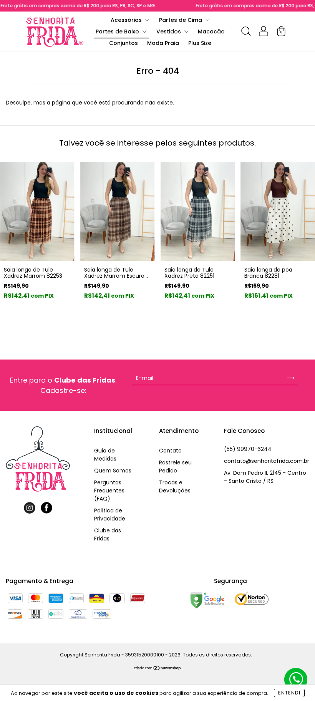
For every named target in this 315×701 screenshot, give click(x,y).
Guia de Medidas (105, 454)
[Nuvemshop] (158, 669)
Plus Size (199, 43)
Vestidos (169, 31)
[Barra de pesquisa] (246, 32)
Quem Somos (112, 470)
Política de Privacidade (109, 514)
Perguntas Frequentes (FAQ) (109, 490)
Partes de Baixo (118, 31)
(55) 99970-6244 (248, 449)
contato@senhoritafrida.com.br (266, 461)
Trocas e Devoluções (175, 486)
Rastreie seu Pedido (175, 466)
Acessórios (127, 20)
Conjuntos (123, 43)
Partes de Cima (181, 20)
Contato (170, 450)
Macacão (211, 31)
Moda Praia (163, 43)
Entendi (289, 692)
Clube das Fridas (107, 534)
